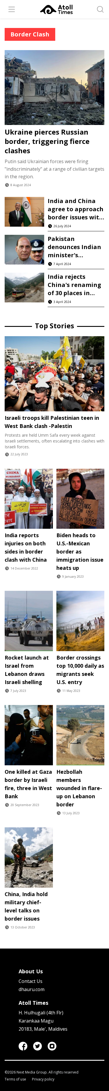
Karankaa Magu (36, 1021)
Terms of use (15, 1079)
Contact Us (30, 981)
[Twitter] (37, 1046)
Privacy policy (43, 1079)
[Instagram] (52, 1046)
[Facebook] (23, 1046)
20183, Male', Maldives (43, 1029)
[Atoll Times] (56, 9)
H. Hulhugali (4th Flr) (41, 1012)
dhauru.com (31, 989)
